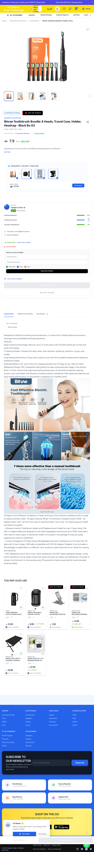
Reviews (42, 314)
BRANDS (32, 15)
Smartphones (46, 15)
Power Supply (7, 735)
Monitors (52, 722)
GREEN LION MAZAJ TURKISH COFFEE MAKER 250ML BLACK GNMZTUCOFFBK (35, 613)
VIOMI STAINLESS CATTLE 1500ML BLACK (14, 613)
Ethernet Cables (8, 742)
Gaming (87, 15)
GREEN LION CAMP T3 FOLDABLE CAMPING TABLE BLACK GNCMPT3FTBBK (13, 659)
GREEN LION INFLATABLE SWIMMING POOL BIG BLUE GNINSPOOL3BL (80, 613)
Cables (28, 722)
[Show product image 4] (16, 654)
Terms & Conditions (39, 849)
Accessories (30, 715)
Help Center (37, 845)
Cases (27, 725)
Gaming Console (8, 715)
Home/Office (34, 21)
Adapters (28, 718)
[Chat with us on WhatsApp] (86, 844)
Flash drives (30, 742)
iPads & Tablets (62, 15)
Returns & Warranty (54, 849)
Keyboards (53, 718)
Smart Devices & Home (18, 21)
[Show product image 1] (35, 608)
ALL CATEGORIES (16, 15)
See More (7, 152)
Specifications (25, 314)
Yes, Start (26, 834)
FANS (4, 746)
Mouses (28, 746)
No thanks (42, 834)
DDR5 (4, 722)
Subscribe (79, 763)
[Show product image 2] (13, 654)
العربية (49, 9)
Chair (4, 718)
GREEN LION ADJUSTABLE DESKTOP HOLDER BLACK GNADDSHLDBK (57, 613)
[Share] (87, 121)
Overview (9, 314)
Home (4, 21)
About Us (47, 845)
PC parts (5, 739)
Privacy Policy (56, 845)
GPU (4, 725)
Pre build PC (53, 725)
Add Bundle (78, 185)
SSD (74, 718)
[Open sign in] (57, 8)
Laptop (51, 715)
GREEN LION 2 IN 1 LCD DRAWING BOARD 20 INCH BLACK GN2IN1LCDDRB (35, 659)
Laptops (76, 15)
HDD (74, 715)
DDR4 (74, 722)
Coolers (28, 739)
